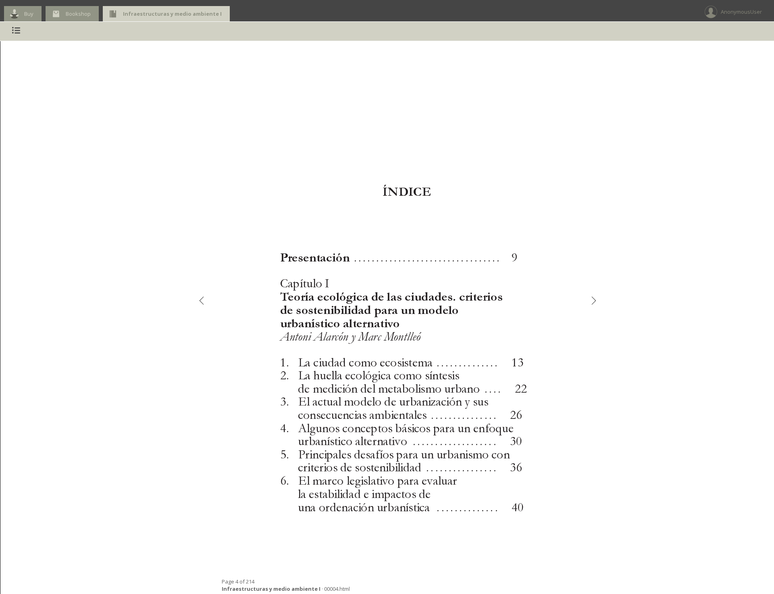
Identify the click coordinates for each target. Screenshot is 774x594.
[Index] (16, 31)
